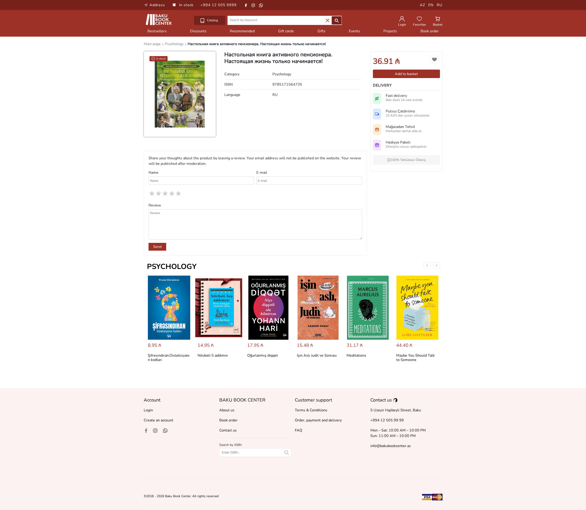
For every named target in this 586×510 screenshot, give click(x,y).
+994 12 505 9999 (219, 5)
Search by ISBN (230, 445)
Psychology (172, 266)
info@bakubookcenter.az (390, 445)
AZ (422, 5)
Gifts (321, 31)
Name (153, 172)
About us (226, 410)
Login (148, 410)
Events (354, 31)
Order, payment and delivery (318, 420)
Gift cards (286, 31)
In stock (187, 5)
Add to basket (406, 73)
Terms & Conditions (311, 410)
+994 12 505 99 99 (387, 420)
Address (157, 5)
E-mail (261, 172)
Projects (390, 31)
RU (439, 5)
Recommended (242, 31)
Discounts (198, 31)
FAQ (298, 430)
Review (155, 205)
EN (431, 5)
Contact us (228, 430)
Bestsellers (157, 31)
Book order (430, 31)
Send (157, 246)
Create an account (158, 420)
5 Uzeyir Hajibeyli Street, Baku (395, 410)
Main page (153, 43)
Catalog (212, 20)
